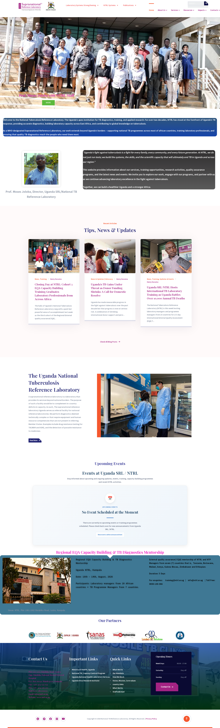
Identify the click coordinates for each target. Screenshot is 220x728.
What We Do (118, 669)
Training (43, 279)
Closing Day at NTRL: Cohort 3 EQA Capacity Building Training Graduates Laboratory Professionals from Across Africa (54, 291)
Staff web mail (119, 692)
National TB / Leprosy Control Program (88, 673)
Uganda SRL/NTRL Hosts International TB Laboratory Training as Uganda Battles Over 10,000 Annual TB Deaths (166, 292)
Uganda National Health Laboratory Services (91, 677)
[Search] (206, 3)
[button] (4, 63)
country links (118, 684)
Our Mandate (118, 673)
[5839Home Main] (166, 256)
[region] (110, 63)
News (37, 279)
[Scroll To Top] (186, 719)
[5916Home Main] (53, 256)
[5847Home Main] (110, 256)
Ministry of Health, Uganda (83, 669)
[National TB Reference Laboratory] (12, 10)
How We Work (118, 677)
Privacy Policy (151, 719)
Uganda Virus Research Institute (85, 680)
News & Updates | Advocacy (102, 279)
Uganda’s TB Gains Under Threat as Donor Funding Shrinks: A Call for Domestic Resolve (108, 289)
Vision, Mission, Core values (124, 680)
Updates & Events (167, 279)
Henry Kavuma (56, 279)
